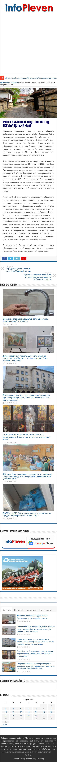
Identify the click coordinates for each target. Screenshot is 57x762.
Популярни (18, 610)
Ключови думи (45, 610)
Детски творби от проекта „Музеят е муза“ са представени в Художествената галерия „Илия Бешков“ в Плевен (25, 358)
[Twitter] (31, 755)
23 (51, 715)
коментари (31, 610)
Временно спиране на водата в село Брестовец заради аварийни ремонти (25, 320)
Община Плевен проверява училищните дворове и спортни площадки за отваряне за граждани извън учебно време (27, 476)
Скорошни (6, 610)
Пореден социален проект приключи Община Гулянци (18, 269)
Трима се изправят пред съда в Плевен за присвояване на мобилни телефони (37, 276)
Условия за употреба (34, 758)
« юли (4, 725)
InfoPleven (19, 758)
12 (21, 712)
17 (6, 715)
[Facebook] (28, 755)
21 (36, 715)
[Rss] (26, 755)
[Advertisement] (28, 44)
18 (13, 715)
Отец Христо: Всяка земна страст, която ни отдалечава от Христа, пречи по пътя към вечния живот (26, 436)
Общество (14, 83)
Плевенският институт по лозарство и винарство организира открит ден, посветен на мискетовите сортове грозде (26, 397)
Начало (5, 83)
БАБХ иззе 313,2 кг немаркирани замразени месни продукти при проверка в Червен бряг (27, 514)
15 (44, 712)
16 (51, 712)
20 (28, 715)
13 (28, 712)
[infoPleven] (28, 7)
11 (13, 712)
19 (21, 715)
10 (6, 712)
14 (36, 712)
